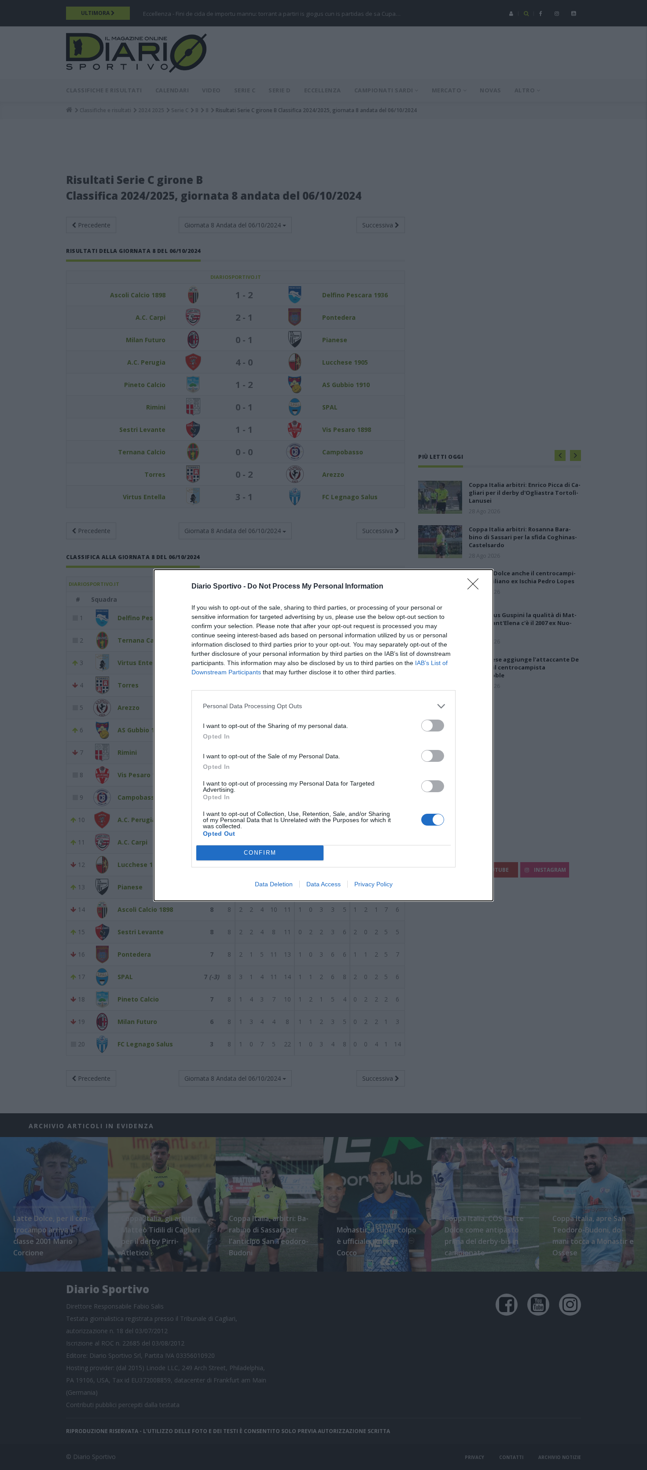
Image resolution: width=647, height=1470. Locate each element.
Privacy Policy (373, 884)
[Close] (475, 586)
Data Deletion (274, 884)
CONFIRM (260, 852)
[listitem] (323, 706)
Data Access (323, 884)
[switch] (432, 725)
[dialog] (323, 735)
